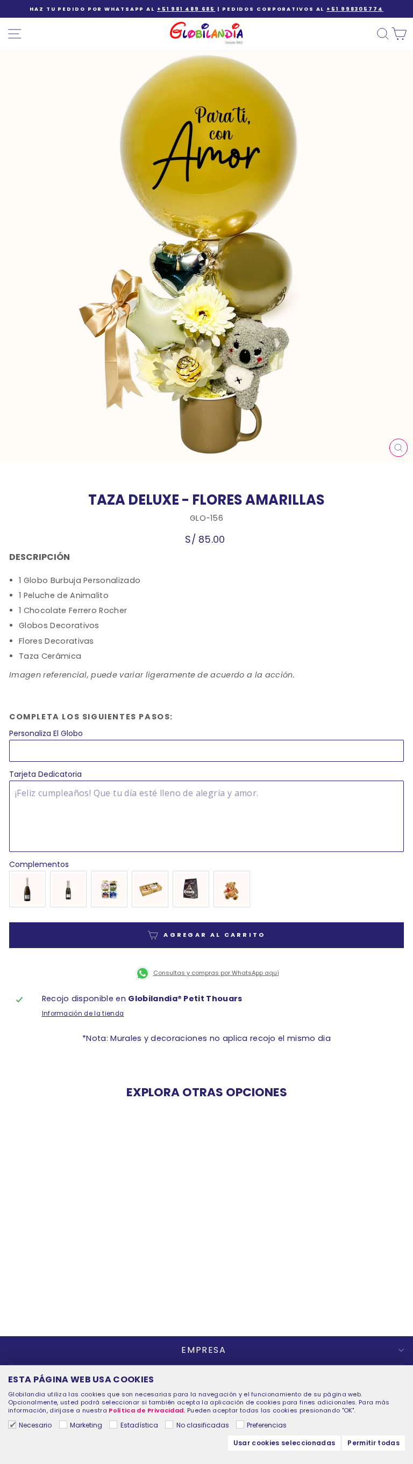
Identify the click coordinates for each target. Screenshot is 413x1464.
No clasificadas (202, 1425)
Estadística (139, 1425)
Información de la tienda (83, 1013)
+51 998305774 (354, 8)
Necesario (35, 1425)
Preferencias (267, 1425)
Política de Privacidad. (147, 1410)
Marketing (86, 1425)
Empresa (203, 1350)
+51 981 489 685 (186, 8)
